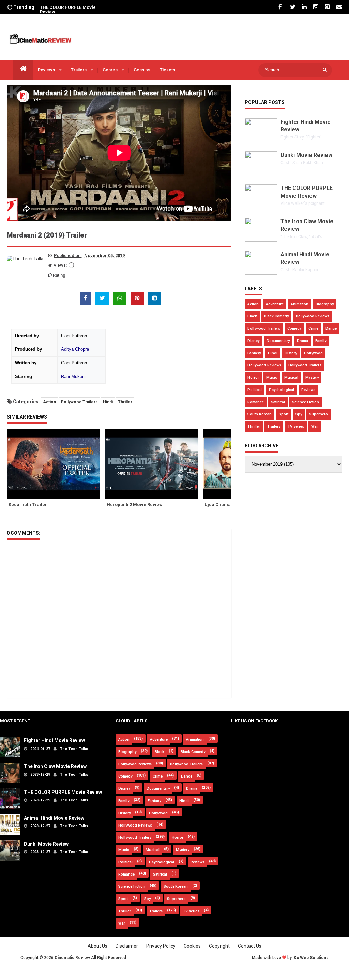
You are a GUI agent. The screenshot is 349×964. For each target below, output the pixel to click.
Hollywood (313, 353)
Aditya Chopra (75, 349)
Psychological (281, 390)
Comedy (294, 328)
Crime (313, 328)
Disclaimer (127, 946)
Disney (253, 341)
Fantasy (254, 353)
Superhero (318, 414)
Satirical (278, 402)
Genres (111, 69)
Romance (255, 402)
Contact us (249, 946)
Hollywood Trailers (304, 365)
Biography (325, 304)
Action (49, 401)
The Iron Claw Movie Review (55, 766)
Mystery (312, 377)
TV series (296, 426)
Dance (331, 328)
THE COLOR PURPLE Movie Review (68, 9)
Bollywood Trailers (79, 401)
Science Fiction (305, 402)
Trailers (79, 69)
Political (254, 390)
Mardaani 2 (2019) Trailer (47, 235)
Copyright (219, 946)
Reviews (47, 69)
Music (271, 377)
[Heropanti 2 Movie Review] (154, 464)
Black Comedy (276, 316)
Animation (299, 304)
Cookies (192, 946)
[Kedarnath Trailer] (56, 464)
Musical (291, 377)
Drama (302, 341)
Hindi (108, 401)
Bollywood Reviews (312, 316)
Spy (298, 414)
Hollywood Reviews (264, 365)
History (291, 353)
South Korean (259, 414)
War (314, 426)
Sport (283, 414)
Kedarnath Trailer (28, 504)
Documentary (278, 341)
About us (97, 946)
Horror (253, 377)
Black (252, 316)
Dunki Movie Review (306, 155)
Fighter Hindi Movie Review (54, 740)
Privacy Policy (161, 946)
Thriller (125, 401)
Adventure (275, 304)
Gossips (142, 69)
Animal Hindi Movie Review (54, 818)
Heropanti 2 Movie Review (135, 504)
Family (320, 341)
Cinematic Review (72, 957)
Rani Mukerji (73, 376)
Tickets (167, 69)
